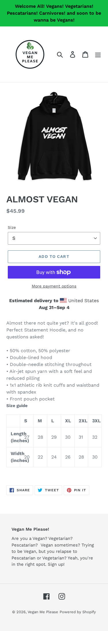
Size (12, 227)
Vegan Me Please (43, 612)
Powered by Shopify (78, 612)
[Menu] (98, 54)
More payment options (54, 286)
